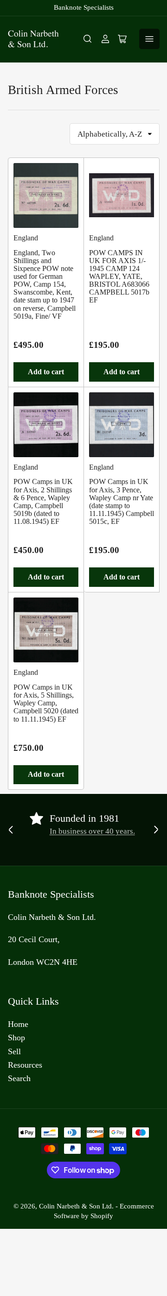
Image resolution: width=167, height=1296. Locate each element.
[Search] (87, 39)
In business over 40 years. (92, 831)
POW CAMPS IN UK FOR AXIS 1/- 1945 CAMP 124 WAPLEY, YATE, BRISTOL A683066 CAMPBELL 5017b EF (119, 276)
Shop (16, 1037)
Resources (25, 1065)
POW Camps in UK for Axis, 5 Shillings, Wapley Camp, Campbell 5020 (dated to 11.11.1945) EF (45, 703)
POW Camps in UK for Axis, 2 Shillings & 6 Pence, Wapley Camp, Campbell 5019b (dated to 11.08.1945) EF (43, 501)
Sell (14, 1051)
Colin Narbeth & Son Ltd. (76, 1206)
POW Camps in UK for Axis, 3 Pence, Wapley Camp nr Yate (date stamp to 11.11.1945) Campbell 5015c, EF (121, 501)
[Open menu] (149, 39)
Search (19, 1078)
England (25, 238)
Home (18, 1024)
